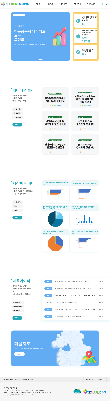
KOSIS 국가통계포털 (17, 373)
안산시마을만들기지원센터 (17, 366)
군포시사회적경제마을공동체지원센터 (67, 366)
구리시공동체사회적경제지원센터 (42, 366)
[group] (40, 36)
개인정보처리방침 (8, 379)
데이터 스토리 (91, 4)
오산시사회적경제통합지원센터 (42, 370)
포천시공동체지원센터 (18, 373)
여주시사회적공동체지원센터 (17, 370)
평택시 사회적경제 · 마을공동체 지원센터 (92, 370)
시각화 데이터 (63, 4)
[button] (38, 59)
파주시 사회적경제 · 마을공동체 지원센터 (67, 370)
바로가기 (19, 354)
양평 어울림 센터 (42, 373)
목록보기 (17, 124)
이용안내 (38, 4)
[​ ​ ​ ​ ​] (55, 219)
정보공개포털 (42, 373)
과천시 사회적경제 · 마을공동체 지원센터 (92, 366)
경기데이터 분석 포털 (42, 370)
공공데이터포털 (92, 370)
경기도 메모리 (67, 370)
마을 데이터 (77, 4)
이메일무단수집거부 (27, 379)
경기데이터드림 (17, 370)
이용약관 (17, 379)
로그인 (105, 4)
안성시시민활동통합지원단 (67, 373)
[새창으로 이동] (77, 389)
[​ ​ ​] (55, 243)
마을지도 (50, 4)
